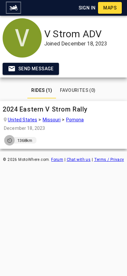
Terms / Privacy (109, 159)
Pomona (75, 119)
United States (22, 119)
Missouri (52, 119)
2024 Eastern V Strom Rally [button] (45, 109)
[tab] (41, 90)
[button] (13, 8)
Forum (57, 159)
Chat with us (79, 159)
